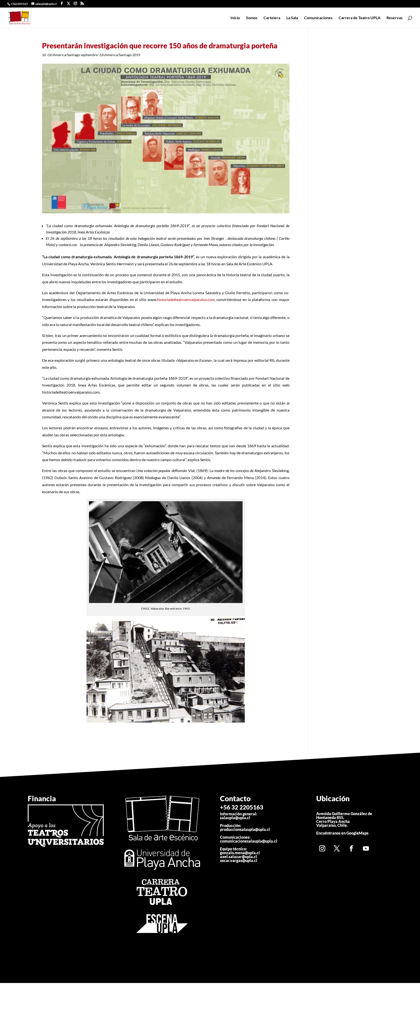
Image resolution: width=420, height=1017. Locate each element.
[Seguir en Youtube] (366, 848)
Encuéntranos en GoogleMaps (342, 833)
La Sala (292, 18)
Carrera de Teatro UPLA (359, 18)
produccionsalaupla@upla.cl (245, 829)
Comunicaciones (318, 18)
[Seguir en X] (337, 848)
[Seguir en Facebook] (351, 848)
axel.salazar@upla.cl (238, 856)
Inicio (235, 18)
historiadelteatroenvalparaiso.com (186, 299)
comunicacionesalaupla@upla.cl (248, 841)
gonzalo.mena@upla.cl (240, 852)
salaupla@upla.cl (235, 817)
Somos (251, 18)
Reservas (394, 18)
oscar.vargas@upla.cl (238, 860)
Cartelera (271, 18)
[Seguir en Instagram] (322, 848)
